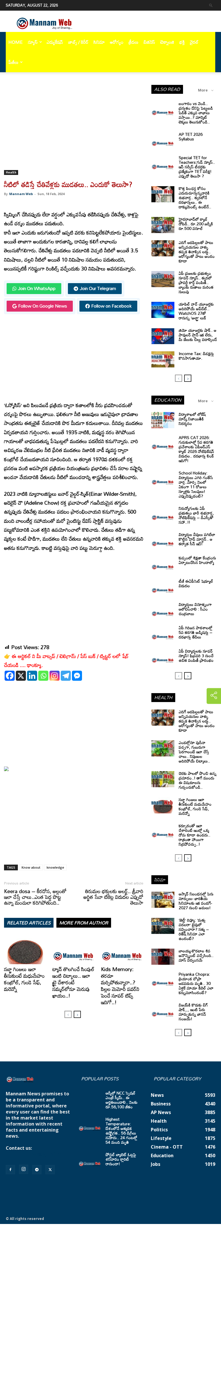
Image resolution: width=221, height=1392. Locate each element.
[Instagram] (54, 676)
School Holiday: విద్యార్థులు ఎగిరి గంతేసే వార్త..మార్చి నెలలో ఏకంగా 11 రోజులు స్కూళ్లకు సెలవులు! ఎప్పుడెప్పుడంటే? (196, 484)
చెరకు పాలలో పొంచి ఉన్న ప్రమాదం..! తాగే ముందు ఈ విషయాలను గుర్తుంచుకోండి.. (197, 780)
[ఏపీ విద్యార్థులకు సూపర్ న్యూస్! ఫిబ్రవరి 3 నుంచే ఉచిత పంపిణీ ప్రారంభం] (162, 657)
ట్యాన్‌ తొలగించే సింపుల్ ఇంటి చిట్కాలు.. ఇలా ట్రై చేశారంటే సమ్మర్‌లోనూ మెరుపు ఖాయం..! (73, 982)
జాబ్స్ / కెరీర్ (78, 42)
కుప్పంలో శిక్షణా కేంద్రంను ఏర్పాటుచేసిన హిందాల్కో (197, 560)
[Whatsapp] (43, 676)
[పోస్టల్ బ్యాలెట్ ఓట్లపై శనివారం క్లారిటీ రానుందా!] (89, 1160)
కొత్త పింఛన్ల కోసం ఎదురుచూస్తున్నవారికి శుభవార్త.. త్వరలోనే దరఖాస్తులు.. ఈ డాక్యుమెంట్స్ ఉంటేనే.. (195, 197)
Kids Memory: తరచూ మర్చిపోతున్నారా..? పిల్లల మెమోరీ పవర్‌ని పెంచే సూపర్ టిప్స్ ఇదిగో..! (120, 985)
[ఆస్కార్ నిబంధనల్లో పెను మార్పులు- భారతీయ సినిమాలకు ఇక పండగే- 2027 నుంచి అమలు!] (162, 900)
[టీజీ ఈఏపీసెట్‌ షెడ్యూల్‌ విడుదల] (162, 587)
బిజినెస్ (149, 42)
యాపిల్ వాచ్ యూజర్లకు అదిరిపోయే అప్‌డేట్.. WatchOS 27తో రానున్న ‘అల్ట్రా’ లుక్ (196, 311)
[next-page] (77, 1014)
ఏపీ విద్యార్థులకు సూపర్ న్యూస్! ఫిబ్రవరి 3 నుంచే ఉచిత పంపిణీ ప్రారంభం (196, 655)
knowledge (55, 867)
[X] (21, 676)
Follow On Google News (42, 305)
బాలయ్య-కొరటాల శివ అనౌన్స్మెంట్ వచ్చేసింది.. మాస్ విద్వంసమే (196, 955)
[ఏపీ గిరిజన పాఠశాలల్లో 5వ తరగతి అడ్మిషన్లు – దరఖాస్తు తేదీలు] (162, 634)
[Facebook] (10, 676)
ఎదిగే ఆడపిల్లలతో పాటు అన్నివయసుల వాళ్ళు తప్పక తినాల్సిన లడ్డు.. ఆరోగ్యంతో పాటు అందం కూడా (197, 252)
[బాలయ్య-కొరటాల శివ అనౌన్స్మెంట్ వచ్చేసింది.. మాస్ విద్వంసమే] (162, 957)
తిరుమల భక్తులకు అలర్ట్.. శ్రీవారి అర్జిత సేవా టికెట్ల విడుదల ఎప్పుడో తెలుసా (113, 896)
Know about (31, 867)
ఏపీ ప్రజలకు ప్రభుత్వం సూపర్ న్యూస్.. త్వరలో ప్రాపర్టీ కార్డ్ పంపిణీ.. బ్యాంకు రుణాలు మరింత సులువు (196, 282)
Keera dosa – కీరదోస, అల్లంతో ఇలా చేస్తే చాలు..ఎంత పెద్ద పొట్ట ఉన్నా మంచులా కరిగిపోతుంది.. (35, 896)
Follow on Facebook (111, 305)
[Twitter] (50, 1169)
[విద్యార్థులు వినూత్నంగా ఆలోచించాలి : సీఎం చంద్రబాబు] (162, 610)
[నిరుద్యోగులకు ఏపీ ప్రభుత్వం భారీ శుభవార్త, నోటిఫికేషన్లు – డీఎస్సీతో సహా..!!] (162, 514)
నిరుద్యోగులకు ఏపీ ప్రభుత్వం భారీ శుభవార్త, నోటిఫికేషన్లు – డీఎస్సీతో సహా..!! (196, 515)
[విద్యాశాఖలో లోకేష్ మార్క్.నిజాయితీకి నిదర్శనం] (162, 420)
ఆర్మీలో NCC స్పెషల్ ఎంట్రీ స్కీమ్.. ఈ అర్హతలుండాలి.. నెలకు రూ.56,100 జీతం (122, 1100)
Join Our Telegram (98, 288)
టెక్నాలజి (167, 42)
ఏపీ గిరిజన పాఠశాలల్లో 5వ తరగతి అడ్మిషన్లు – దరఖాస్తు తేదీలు (195, 632)
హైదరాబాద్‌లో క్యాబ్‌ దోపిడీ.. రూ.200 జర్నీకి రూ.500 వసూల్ (196, 223)
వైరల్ (194, 42)
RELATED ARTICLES (29, 922)
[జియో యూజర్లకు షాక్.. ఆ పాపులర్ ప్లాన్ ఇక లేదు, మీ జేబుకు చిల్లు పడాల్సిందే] (162, 336)
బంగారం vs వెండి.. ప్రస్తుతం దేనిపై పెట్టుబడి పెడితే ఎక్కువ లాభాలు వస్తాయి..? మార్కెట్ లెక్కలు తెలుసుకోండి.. (196, 113)
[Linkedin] (32, 676)
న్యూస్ (33, 42)
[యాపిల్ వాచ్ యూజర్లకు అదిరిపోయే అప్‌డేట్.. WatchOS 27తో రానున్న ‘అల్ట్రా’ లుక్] (162, 310)
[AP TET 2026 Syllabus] (162, 140)
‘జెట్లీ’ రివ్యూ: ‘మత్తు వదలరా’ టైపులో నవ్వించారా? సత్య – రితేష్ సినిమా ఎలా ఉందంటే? (194, 929)
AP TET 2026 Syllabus (191, 136)
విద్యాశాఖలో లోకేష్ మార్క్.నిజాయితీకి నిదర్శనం (192, 418)
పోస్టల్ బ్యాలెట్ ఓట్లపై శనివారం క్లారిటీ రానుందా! (121, 1159)
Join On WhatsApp (37, 288)
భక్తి (182, 42)
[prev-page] (68, 1014)
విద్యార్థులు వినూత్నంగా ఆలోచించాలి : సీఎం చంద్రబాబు (195, 608)
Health (11, 172)
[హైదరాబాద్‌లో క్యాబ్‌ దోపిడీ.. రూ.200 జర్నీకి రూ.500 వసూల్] (162, 225)
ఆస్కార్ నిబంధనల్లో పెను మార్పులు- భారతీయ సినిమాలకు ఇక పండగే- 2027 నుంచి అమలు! (196, 901)
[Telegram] (66, 676)
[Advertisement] (73, 127)
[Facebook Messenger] (77, 676)
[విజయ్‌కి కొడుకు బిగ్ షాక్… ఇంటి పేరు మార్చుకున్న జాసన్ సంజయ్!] (162, 1011)
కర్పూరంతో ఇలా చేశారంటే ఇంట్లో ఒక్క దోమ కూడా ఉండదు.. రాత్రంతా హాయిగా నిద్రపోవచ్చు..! (194, 835)
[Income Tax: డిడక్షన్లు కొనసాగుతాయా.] (162, 359)
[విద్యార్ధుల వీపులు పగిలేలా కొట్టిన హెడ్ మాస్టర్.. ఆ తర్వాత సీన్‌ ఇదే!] (162, 540)
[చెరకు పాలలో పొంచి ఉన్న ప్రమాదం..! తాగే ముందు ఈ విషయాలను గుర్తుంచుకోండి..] (162, 779)
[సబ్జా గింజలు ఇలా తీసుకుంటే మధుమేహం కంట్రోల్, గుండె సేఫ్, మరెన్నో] (25, 949)
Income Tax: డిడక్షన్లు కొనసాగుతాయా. (196, 356)
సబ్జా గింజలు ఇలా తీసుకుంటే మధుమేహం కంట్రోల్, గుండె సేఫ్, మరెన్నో (24, 979)
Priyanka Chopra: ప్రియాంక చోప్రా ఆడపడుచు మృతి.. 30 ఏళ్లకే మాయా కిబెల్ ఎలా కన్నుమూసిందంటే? (196, 983)
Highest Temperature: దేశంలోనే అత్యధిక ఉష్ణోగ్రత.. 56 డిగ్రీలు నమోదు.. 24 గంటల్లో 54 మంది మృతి (121, 1130)
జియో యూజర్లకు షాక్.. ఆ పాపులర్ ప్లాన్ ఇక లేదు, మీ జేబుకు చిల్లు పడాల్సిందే (198, 334)
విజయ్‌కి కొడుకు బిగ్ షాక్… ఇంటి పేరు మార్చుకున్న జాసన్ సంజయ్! (193, 1012)
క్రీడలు (133, 42)
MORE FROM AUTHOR (83, 922)
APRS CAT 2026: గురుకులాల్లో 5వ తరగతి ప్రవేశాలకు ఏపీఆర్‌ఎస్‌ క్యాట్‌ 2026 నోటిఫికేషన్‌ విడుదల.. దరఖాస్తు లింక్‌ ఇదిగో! (196, 449)
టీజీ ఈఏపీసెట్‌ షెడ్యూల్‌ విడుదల (196, 583)
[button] (211, 5)
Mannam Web (21, 194)
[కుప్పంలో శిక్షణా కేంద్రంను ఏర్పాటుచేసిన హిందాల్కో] (162, 564)
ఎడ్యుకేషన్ (55, 42)
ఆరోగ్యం (116, 42)
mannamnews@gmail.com (36, 1154)
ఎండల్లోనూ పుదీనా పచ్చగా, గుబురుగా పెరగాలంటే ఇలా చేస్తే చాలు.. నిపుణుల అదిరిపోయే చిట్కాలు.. (194, 752)
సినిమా (99, 42)
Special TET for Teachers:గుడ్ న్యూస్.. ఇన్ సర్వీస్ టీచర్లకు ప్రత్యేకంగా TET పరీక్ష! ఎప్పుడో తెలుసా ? (197, 167)
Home (15, 42)
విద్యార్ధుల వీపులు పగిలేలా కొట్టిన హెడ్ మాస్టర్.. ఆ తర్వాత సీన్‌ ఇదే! (197, 539)
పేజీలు (13, 62)
